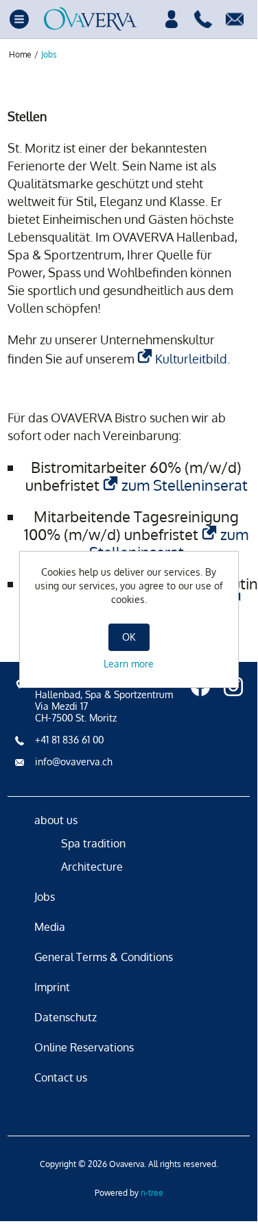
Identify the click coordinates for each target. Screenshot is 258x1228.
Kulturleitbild (191, 358)
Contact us (60, 1077)
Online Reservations (84, 1047)
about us (56, 820)
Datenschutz (65, 1017)
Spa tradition (93, 843)
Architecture (92, 866)
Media (49, 927)
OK (128, 637)
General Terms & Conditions (103, 957)
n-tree (152, 1193)
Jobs (44, 897)
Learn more (129, 663)
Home (20, 54)
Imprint (52, 987)
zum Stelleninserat (184, 484)
